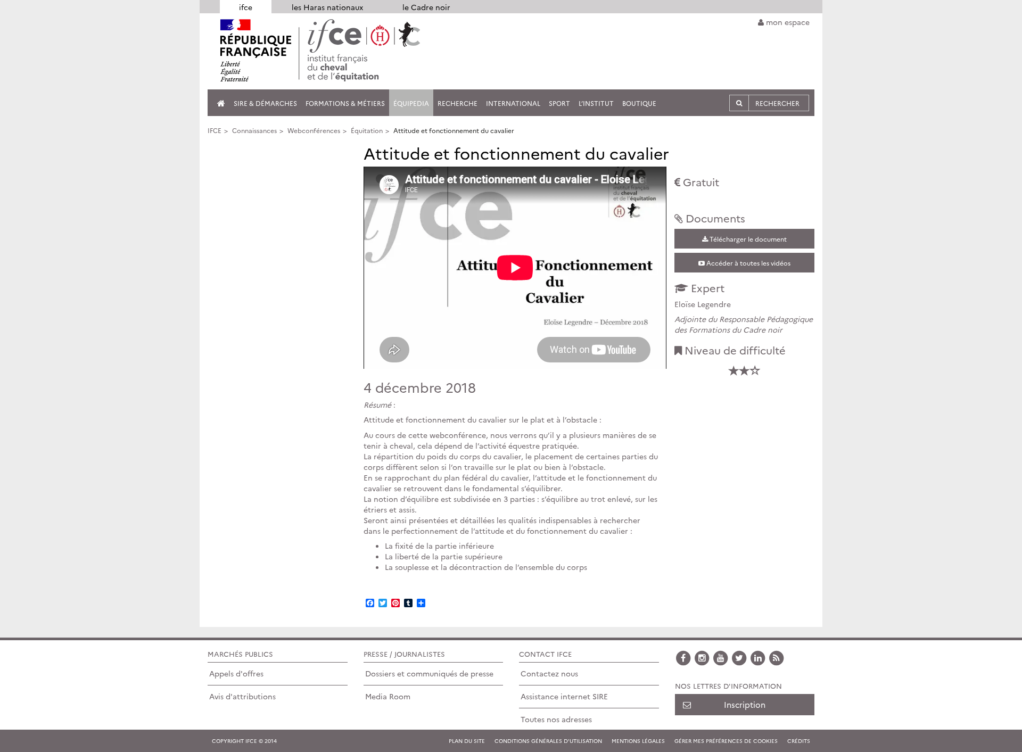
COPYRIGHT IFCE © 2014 (244, 741)
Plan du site (467, 741)
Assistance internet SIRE (564, 696)
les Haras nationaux (327, 7)
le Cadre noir (426, 7)
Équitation (367, 130)
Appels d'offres (236, 673)
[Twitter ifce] (739, 657)
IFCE (214, 130)
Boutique (639, 103)
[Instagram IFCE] (702, 657)
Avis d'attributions (242, 696)
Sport (559, 103)
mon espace (787, 21)
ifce (245, 7)
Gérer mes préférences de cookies (726, 741)
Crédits (798, 741)
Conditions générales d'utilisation (548, 741)
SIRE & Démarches (265, 103)
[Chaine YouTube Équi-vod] (720, 657)
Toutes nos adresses (556, 719)
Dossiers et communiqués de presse (429, 673)
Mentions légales (638, 741)
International (513, 103)
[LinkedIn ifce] (758, 657)
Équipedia (411, 103)
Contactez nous (549, 673)
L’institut (596, 103)
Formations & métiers (345, 103)
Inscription (744, 704)
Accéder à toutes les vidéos (747, 262)
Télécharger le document (747, 238)
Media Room (387, 696)
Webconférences (313, 130)
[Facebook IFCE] (683, 657)
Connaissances (254, 130)
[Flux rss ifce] (776, 657)
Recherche (457, 103)
